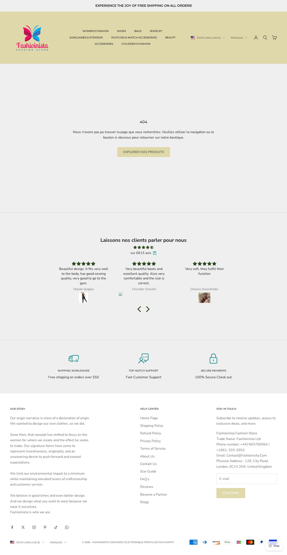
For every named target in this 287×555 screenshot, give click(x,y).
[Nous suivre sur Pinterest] (45, 527)
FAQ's (144, 479)
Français (237, 37)
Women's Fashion (96, 31)
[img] (143, 247)
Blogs (144, 502)
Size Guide (148, 471)
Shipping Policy (151, 425)
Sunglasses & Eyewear (86, 37)
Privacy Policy (150, 441)
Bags (137, 31)
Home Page (149, 418)
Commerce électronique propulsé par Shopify (141, 542)
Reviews (146, 486)
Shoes (121, 31)
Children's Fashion (135, 43)
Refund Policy (150, 433)
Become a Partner (153, 494)
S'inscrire (230, 493)
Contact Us (148, 464)
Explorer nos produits (143, 152)
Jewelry (156, 31)
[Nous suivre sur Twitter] (23, 527)
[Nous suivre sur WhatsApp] (67, 527)
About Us (147, 456)
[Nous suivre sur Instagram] (34, 527)
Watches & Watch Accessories (134, 37)
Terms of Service (153, 448)
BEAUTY (170, 37)
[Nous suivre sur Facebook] (12, 527)
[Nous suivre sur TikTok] (56, 527)
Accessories (104, 43)
